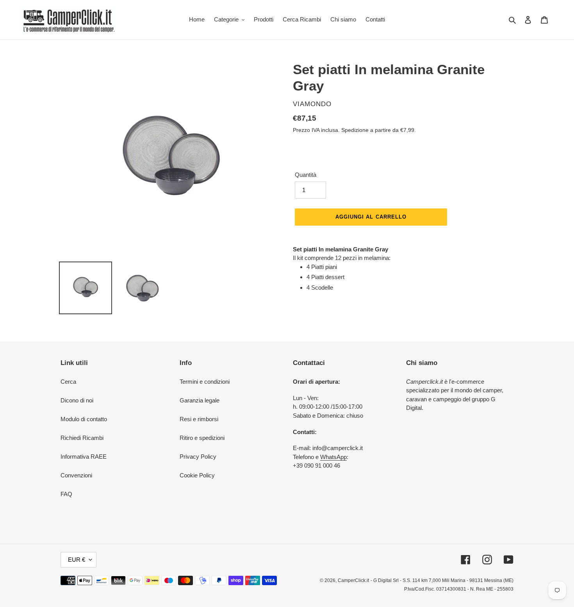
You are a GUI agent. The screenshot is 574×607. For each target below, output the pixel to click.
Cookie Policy (197, 475)
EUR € (76, 559)
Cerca (68, 381)
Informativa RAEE (84, 456)
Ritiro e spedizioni (202, 437)
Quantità (305, 174)
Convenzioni (76, 475)
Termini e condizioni (205, 381)
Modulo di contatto (84, 419)
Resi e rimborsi (199, 419)
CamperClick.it (353, 580)
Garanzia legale (199, 400)
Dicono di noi (77, 400)
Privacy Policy (198, 456)
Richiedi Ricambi (82, 437)
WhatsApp (333, 457)
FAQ (66, 494)
